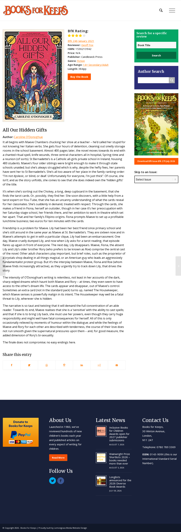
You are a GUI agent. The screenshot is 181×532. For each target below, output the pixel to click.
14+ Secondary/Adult (96, 64)
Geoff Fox (87, 45)
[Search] (161, 10)
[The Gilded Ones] (2, 266)
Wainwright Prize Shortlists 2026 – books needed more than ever (119, 458)
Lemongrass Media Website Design (70, 528)
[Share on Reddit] (99, 365)
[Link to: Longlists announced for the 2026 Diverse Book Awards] (101, 480)
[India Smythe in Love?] (178, 266)
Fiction (81, 61)
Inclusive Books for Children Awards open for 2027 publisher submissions (119, 434)
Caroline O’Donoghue (28, 137)
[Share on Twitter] (29, 365)
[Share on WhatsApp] (46, 365)
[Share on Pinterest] (64, 365)
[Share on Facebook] (11, 365)
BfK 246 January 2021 (81, 41)
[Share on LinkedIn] (81, 365)
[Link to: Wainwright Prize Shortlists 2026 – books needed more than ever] (101, 457)
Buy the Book (79, 76)
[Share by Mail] (116, 365)
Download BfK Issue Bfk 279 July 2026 (156, 161)
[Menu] (172, 10)
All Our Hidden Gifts (25, 130)
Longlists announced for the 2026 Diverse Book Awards (120, 481)
